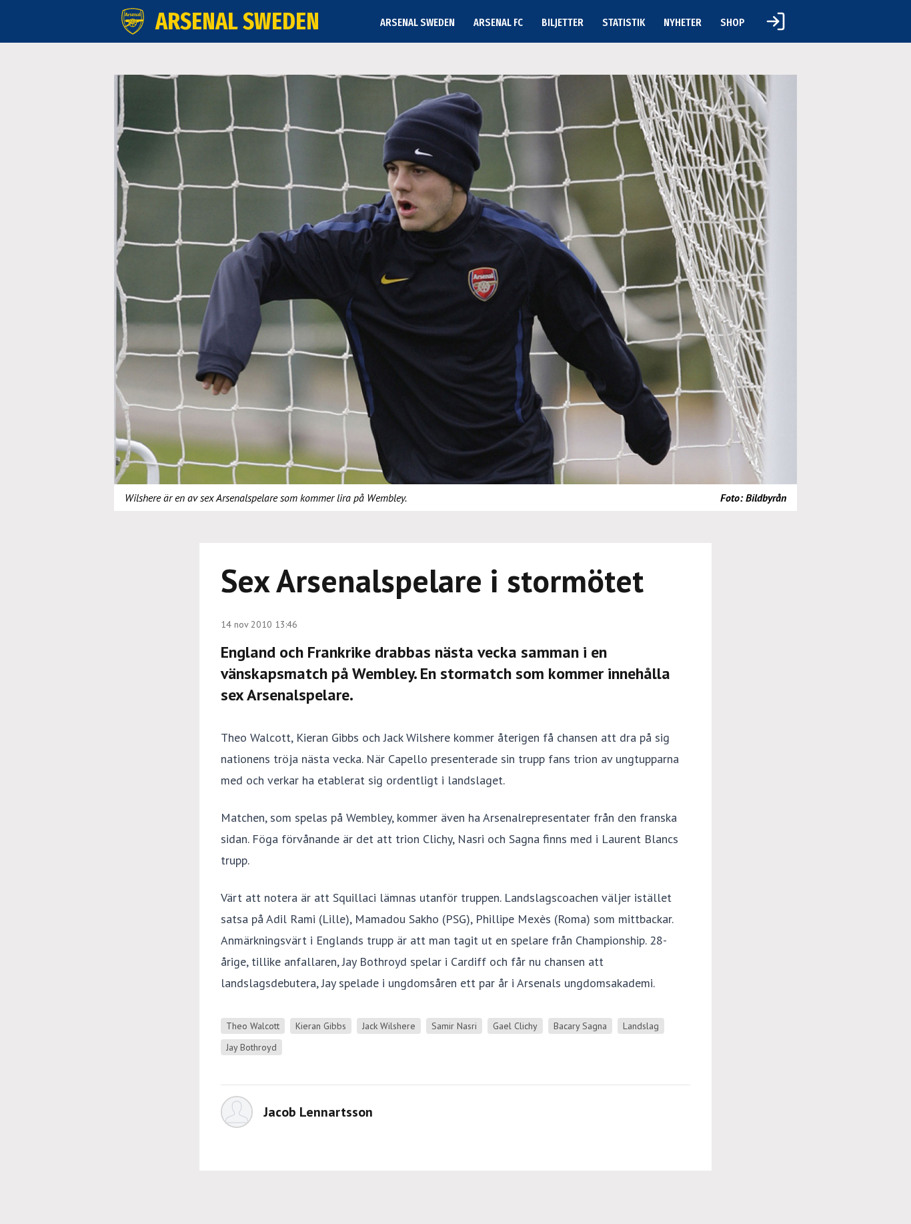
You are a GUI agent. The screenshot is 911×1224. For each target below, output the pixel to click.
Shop (732, 22)
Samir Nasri (454, 1026)
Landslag (641, 1026)
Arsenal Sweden (417, 22)
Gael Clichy (515, 1026)
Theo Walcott (252, 1026)
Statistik (623, 22)
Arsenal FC (498, 22)
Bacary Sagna (580, 1026)
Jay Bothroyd (251, 1047)
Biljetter (563, 22)
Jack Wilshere (388, 1026)
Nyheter (683, 22)
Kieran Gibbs (320, 1026)
